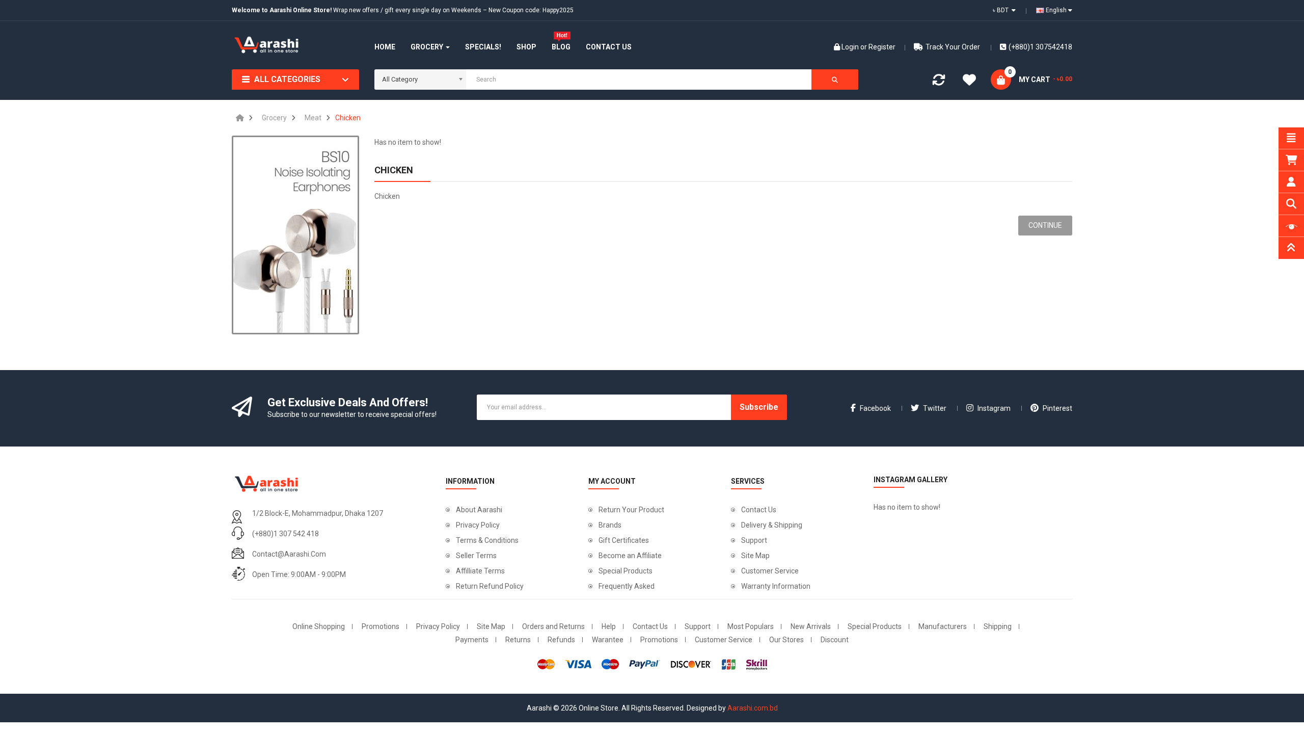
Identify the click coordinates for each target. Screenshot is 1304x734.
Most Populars (750, 626)
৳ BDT (1002, 10)
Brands (610, 525)
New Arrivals (811, 626)
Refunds (561, 640)
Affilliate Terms (480, 571)
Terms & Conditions (487, 540)
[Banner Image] (295, 235)
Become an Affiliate (630, 556)
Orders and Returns (553, 626)
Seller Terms (476, 556)
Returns (518, 640)
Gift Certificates (624, 540)
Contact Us (758, 510)
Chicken (348, 117)
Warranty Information (775, 586)
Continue (1045, 225)
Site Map (755, 556)
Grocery (274, 117)
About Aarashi (479, 510)
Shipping (998, 626)
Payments (471, 640)
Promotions (380, 626)
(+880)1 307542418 (1040, 47)
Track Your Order (953, 47)
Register (881, 47)
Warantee (607, 640)
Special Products (626, 571)
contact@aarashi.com (289, 554)
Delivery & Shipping (771, 525)
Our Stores (786, 640)
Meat (313, 117)
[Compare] (938, 82)
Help (609, 626)
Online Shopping (318, 626)
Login (850, 47)
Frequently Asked (627, 586)
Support (754, 540)
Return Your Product (631, 510)
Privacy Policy (478, 525)
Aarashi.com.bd (752, 708)
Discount (835, 640)
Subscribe (759, 407)
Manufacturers (942, 626)
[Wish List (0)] (969, 81)
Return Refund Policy (490, 586)
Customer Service (770, 571)
